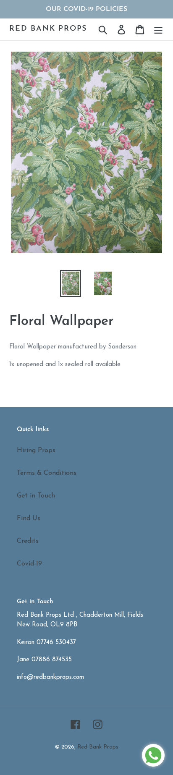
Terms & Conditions (46, 473)
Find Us (28, 518)
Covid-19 (29, 563)
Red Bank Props (48, 29)
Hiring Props (36, 450)
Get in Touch (36, 495)
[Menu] (158, 29)
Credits (28, 541)
